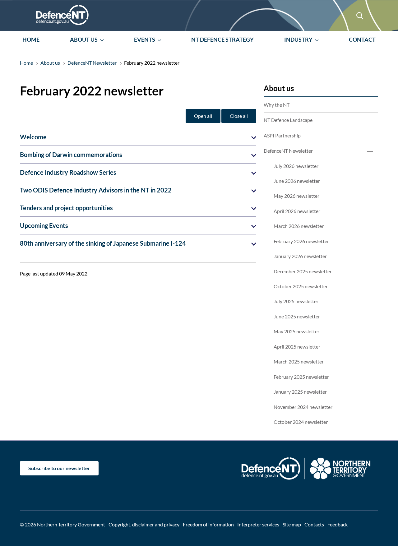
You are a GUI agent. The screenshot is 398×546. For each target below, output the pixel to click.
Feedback (337, 524)
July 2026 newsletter (296, 166)
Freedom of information (208, 524)
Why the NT (276, 105)
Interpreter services (258, 524)
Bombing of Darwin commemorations (71, 154)
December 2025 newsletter (303, 271)
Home (30, 39)
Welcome (33, 137)
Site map (292, 524)
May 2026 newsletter (296, 196)
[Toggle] (370, 151)
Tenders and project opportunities (66, 207)
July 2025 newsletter (296, 301)
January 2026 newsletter (300, 256)
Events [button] (144, 39)
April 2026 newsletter (297, 211)
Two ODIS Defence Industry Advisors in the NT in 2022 (96, 190)
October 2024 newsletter (301, 422)
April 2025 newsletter (297, 346)
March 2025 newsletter (299, 361)
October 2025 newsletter (301, 286)
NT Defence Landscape (288, 120)
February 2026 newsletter (301, 241)
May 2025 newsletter (296, 331)
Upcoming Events (44, 225)
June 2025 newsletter (297, 316)
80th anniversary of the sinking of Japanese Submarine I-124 (103, 243)
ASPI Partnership (282, 135)
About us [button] (84, 39)
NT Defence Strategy (222, 39)
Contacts (314, 524)
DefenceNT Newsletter (288, 151)
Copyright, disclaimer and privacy (144, 524)
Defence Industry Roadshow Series (68, 172)
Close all (239, 116)
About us (279, 88)
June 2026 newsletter (297, 181)
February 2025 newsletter (301, 377)
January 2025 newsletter (300, 392)
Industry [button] (298, 39)
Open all (203, 116)
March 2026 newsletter (299, 226)
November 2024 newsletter (303, 407)
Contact (362, 39)
